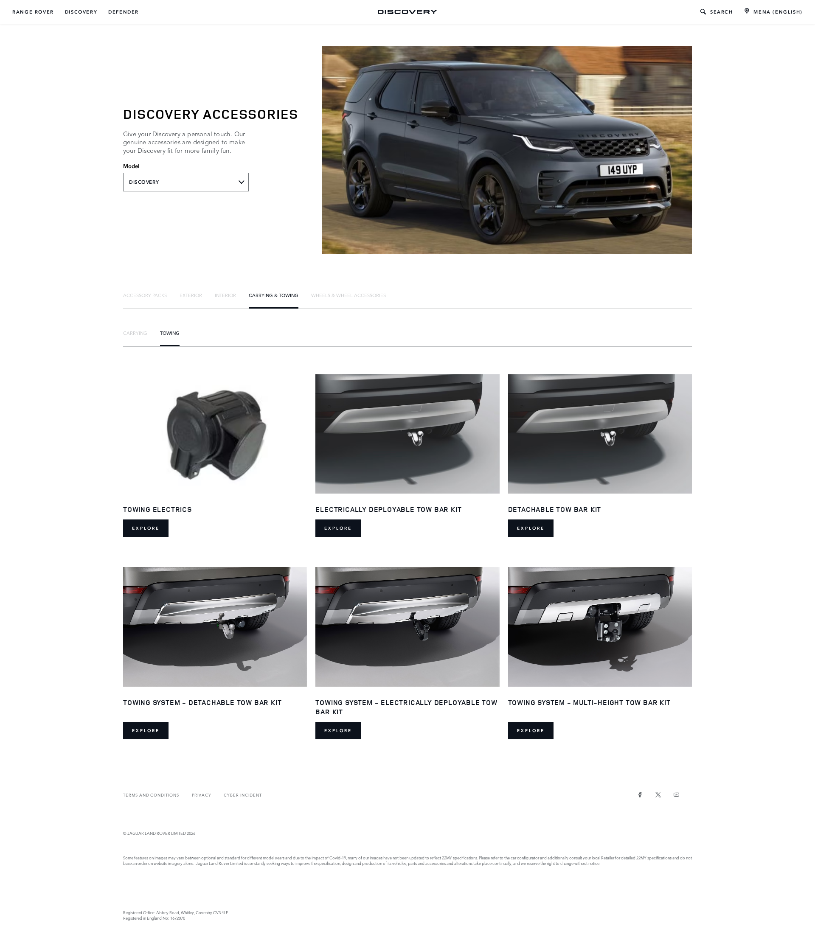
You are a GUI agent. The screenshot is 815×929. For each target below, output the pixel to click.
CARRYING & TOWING (273, 295)
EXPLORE (146, 528)
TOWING (170, 332)
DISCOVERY (81, 12)
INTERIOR (225, 295)
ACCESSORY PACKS (145, 295)
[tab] (145, 295)
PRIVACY (201, 794)
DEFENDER (123, 12)
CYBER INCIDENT (242, 794)
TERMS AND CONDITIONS (151, 794)
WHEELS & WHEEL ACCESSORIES (348, 295)
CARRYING (135, 332)
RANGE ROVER (33, 12)
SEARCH (721, 12)
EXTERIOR (191, 295)
